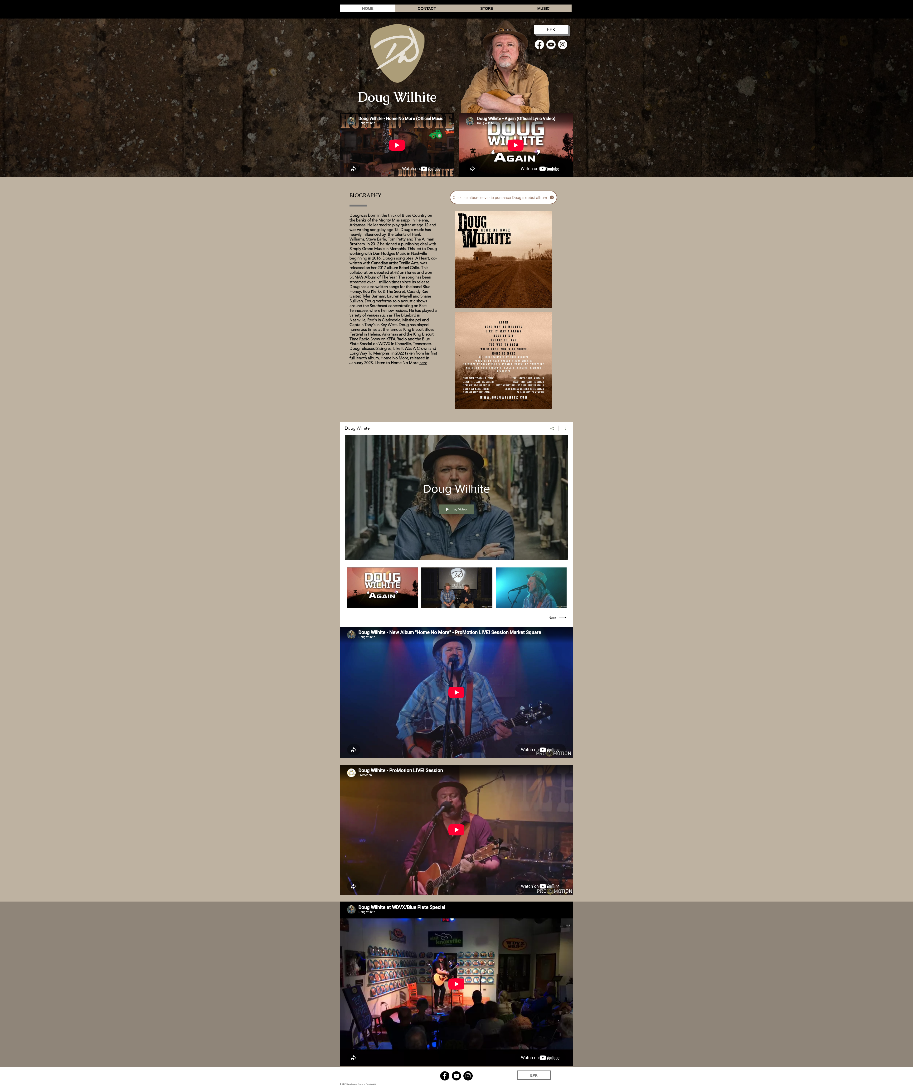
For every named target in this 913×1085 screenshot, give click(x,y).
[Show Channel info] (563, 428)
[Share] (552, 428)
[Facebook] (539, 44)
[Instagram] (562, 44)
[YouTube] (456, 1075)
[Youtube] (551, 44)
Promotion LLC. (371, 1084)
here (423, 362)
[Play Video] (383, 588)
